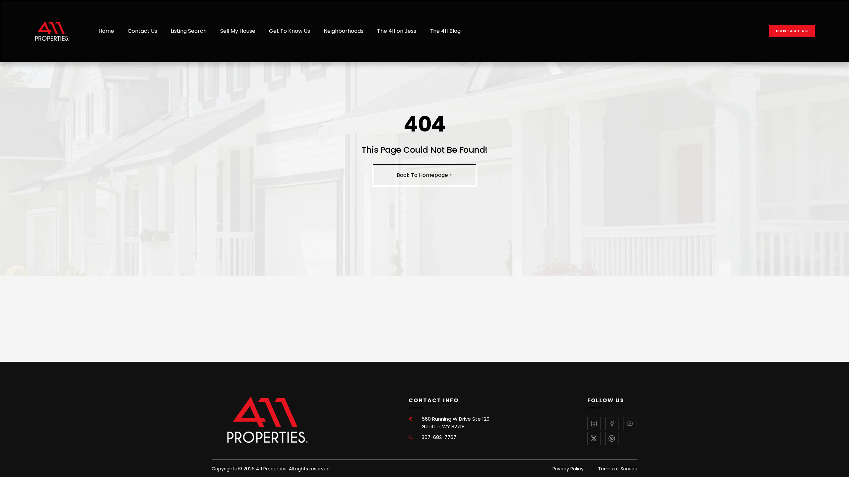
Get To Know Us (289, 31)
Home (106, 31)
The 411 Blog (445, 31)
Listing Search (189, 31)
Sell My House (237, 31)
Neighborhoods (343, 31)
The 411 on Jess (396, 31)
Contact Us (142, 31)
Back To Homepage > (424, 175)
